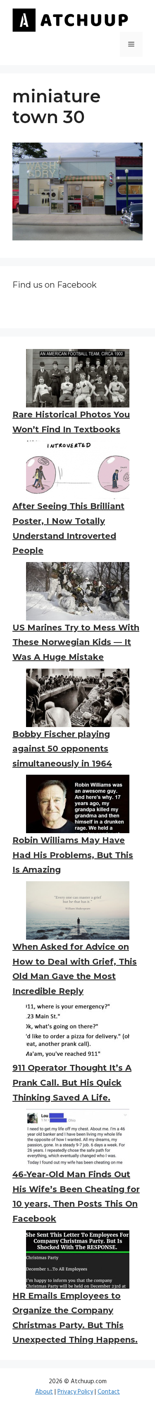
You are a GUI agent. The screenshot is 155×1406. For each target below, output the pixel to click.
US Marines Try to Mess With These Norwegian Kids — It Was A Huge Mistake (75, 642)
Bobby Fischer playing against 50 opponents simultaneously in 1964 (62, 748)
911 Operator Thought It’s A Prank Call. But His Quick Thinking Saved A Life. (71, 1082)
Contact (109, 1392)
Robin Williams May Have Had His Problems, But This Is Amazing (72, 855)
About (44, 1392)
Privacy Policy (75, 1392)
